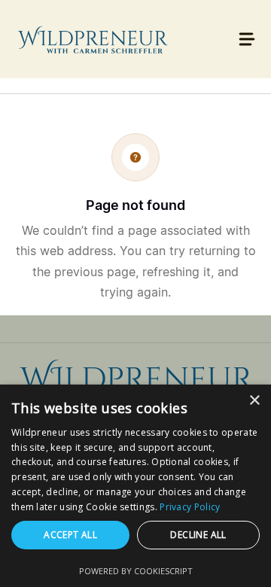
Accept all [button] (70, 534)
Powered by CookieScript (136, 570)
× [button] (254, 400)
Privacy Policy (190, 506)
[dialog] (135, 486)
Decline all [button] (198, 534)
